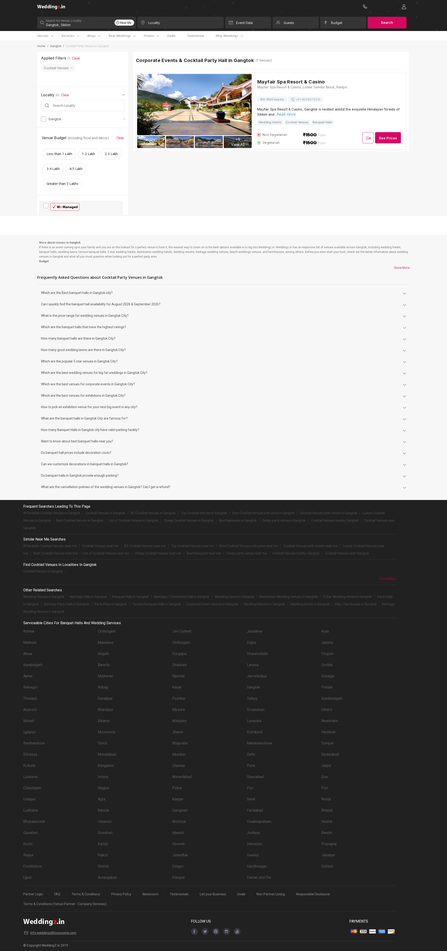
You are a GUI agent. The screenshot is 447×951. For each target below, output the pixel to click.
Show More (402, 267)
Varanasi (105, 821)
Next (242, 105)
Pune (251, 765)
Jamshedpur (257, 676)
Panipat (178, 877)
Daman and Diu (259, 877)
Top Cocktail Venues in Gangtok (204, 513)
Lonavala (254, 721)
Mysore (178, 709)
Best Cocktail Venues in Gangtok (79, 520)
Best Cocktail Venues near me (56, 553)
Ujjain (27, 877)
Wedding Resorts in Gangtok (264, 604)
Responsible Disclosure (313, 894)
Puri (250, 788)
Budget (336, 23)
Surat (251, 799)
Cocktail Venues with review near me (311, 546)
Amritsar (179, 821)
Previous (146, 105)
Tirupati (327, 653)
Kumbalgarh (32, 665)
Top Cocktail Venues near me (192, 546)
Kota (325, 631)
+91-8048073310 (307, 99)
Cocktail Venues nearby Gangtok (335, 520)
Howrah (178, 844)
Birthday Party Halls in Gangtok (66, 604)
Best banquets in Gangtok (238, 520)
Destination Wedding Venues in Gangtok (288, 597)
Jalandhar (180, 855)
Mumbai (178, 754)
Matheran (105, 676)
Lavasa (252, 665)
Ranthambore (34, 743)
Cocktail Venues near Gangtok (347, 553)
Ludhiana (30, 810)
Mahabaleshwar (259, 743)
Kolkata (29, 765)
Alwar (27, 653)
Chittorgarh (106, 631)
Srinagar (328, 676)
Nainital (178, 676)
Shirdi (102, 743)
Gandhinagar (257, 866)
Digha (251, 642)
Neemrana (329, 721)
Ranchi (326, 832)
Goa (324, 777)
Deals (171, 36)
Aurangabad (107, 877)
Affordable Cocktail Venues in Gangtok (51, 513)
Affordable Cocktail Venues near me (50, 546)
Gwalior (253, 855)
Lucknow (30, 777)
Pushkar (179, 698)
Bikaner (104, 721)
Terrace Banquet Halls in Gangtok (156, 604)
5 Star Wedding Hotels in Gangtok (347, 597)
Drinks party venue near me (247, 553)
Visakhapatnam (259, 821)
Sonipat (327, 743)
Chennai (178, 765)
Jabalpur (328, 855)
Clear (76, 58)
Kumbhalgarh (331, 698)
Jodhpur (253, 832)
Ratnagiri (30, 687)
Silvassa (30, 754)
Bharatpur (105, 709)
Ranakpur (105, 698)
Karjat (176, 687)
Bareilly (104, 665)
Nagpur (103, 788)
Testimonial (195, 36)
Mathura (29, 642)
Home (41, 46)
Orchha (326, 665)
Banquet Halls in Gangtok (130, 597)
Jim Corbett (181, 631)
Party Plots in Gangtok (111, 604)
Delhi (251, 754)
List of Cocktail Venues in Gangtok (133, 520)
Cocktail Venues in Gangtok (105, 513)
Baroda (103, 810)
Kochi (27, 844)
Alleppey (179, 721)
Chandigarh (32, 788)
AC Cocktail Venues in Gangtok (153, 513)
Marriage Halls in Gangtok (88, 597)
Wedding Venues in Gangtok (43, 597)
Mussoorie (106, 732)
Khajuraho (180, 743)
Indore (103, 777)
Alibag (103, 687)
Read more (286, 114)
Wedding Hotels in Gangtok (309, 604)
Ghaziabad (255, 777)
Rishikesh (255, 732)
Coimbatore (32, 866)
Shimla (103, 866)
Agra (101, 799)
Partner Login (33, 894)
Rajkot (103, 855)
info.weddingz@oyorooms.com (53, 933)
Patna (177, 788)
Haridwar (328, 732)
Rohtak (28, 631)
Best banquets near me (204, 553)
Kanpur (177, 799)
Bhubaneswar (34, 821)
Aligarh (103, 653)
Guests (289, 23)
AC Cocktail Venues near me (145, 546)
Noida (326, 799)
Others (326, 709)
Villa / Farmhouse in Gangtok (356, 604)
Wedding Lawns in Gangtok (234, 597)
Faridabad (255, 810)
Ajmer (28, 676)
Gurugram (180, 810)
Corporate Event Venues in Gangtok (212, 604)
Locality (154, 23)
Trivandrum (255, 709)
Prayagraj (328, 844)
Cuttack (327, 866)
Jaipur (326, 765)
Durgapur (179, 653)
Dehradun (254, 844)
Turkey (252, 698)
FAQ (57, 894)
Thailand (30, 698)
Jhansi (177, 732)
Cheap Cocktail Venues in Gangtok (189, 520)
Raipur (28, 855)
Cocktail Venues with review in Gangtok (328, 513)
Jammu (327, 642)
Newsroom (150, 894)
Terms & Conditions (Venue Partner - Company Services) (64, 904)
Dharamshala (257, 653)
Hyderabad (330, 754)
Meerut (178, 832)
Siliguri (177, 866)
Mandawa (105, 642)
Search (387, 22)
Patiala (326, 687)
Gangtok (55, 46)
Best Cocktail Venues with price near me (248, 546)
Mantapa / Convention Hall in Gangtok (181, 597)
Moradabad (107, 754)
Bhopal (326, 810)
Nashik (326, 821)
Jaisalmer (255, 631)
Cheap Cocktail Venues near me (158, 553)
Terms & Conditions (85, 894)
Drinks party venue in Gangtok (284, 520)
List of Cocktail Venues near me (106, 553)
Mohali (28, 721)
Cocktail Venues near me (100, 546)
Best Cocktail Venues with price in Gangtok (263, 513)
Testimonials (179, 894)
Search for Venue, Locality (63, 20)
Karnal (103, 844)
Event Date (244, 23)
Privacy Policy (121, 894)
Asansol (30, 709)
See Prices (388, 138)
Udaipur (29, 799)
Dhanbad (179, 665)
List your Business (213, 894)
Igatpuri (29, 732)
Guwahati (30, 832)
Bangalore (106, 765)
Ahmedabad (182, 777)
